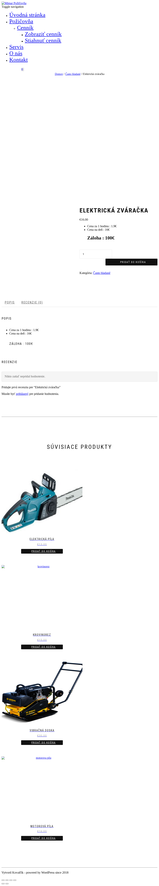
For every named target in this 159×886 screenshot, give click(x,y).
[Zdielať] (7, 880)
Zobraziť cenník (43, 34)
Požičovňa (21, 21)
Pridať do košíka (133, 262)
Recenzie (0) (32, 302)
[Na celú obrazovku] (10, 880)
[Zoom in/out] (14, 880)
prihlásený (22, 393)
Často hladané (72, 74)
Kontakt (18, 59)
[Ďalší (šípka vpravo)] (7, 883)
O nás (15, 53)
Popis (10, 302)
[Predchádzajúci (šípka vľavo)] (3, 883)
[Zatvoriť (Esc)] (3, 880)
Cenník (25, 27)
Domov (59, 74)
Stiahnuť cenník (43, 40)
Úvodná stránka (27, 15)
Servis (16, 47)
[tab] (10, 302)
